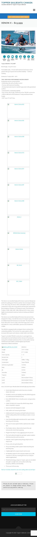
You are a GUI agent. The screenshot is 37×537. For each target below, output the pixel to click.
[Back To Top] (18, 528)
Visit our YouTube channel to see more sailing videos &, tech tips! (18, 469)
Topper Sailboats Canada (17, 2)
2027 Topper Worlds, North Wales (18, 17)
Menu (34, 10)
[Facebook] (16, 521)
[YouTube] (21, 521)
